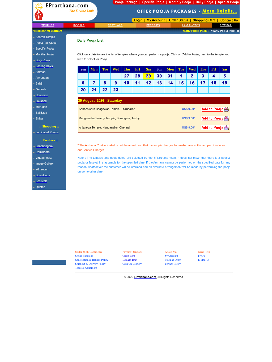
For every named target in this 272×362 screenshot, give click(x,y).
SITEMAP (226, 25)
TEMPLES (47, 25)
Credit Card (128, 255)
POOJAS (78, 25)
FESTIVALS (115, 25)
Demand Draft (129, 259)
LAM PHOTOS (191, 25)
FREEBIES (153, 25)
